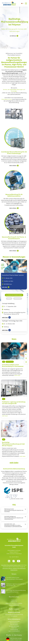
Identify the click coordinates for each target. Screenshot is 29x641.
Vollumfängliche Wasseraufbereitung (14, 614)
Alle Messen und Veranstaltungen (14, 295)
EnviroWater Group (7, 99)
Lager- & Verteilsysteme (14, 631)
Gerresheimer (14, 616)
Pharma (9, 298)
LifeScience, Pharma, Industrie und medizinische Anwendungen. (14, 569)
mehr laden (14, 462)
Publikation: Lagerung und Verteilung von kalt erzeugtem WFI (13, 402)
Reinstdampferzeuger (14, 626)
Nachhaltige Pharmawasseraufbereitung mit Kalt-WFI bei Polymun (16, 591)
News (4, 361)
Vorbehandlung (14, 629)
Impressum (14, 600)
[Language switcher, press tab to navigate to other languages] (22, 3)
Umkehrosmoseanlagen (14, 621)
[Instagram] (13, 561)
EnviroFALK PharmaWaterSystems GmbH (11, 565)
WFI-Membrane (14, 624)
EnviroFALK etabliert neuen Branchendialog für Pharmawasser (13, 365)
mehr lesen (17, 375)
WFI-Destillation (14, 623)
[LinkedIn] (9, 561)
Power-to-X (14, 628)
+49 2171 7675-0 (15, 557)
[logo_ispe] (14, 490)
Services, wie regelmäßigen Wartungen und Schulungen (14, 90)
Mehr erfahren (12, 165)
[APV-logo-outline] (14, 497)
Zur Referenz (13, 36)
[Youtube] (18, 561)
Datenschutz (14, 601)
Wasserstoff (18, 298)
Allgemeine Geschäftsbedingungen (14, 603)
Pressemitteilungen (9, 361)
